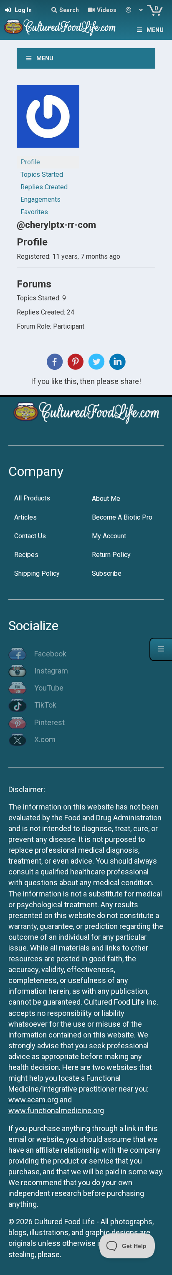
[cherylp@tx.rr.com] (48, 120)
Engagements (40, 199)
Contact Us (30, 536)
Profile (30, 162)
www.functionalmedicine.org (56, 1110)
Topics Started (41, 174)
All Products (32, 498)
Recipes (26, 555)
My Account (109, 536)
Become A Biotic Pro (122, 517)
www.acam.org (33, 1099)
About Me (106, 499)
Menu (155, 30)
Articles (25, 517)
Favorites (34, 212)
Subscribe (106, 573)
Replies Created (44, 187)
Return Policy (111, 555)
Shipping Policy (37, 573)
